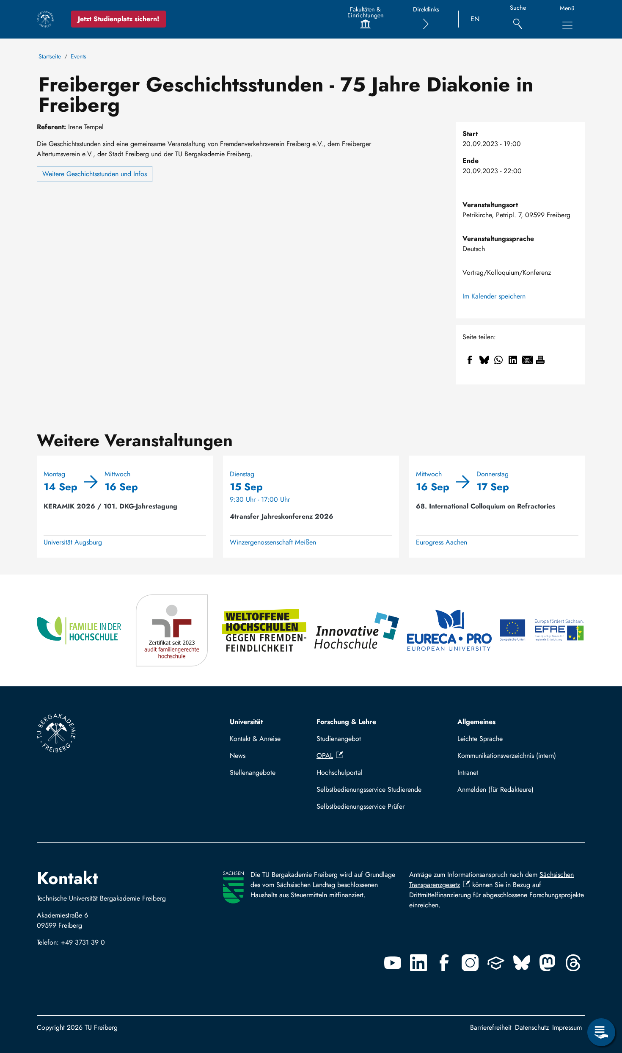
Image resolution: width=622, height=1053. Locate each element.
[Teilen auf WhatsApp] (498, 360)
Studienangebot (339, 738)
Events (78, 56)
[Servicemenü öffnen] (601, 1032)
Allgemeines (476, 722)
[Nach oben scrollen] (601, 998)
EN (475, 19)
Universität (246, 722)
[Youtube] (392, 962)
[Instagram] (470, 962)
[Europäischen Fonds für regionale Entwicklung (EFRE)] (542, 630)
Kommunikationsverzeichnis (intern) (506, 755)
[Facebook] (444, 962)
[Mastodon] (547, 962)
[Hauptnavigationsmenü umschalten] (567, 25)
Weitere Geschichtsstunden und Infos (94, 174)
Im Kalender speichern (494, 296)
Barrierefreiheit (491, 1027)
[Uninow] (495, 962)
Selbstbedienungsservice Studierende (369, 789)
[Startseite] (45, 19)
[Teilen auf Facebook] (469, 360)
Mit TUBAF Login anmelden (517, 789)
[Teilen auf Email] (527, 360)
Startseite (50, 56)
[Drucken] (540, 360)
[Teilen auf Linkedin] (512, 360)
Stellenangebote (252, 772)
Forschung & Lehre (346, 722)
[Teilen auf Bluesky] (484, 360)
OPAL (325, 755)
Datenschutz (532, 1027)
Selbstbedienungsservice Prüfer (361, 806)
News (237, 755)
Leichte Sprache (480, 738)
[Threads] (573, 962)
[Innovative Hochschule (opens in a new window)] (357, 630)
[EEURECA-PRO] (450, 630)
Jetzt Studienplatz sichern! (118, 19)
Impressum (567, 1027)
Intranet (467, 772)
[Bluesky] (521, 962)
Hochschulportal (340, 772)
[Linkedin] (418, 962)
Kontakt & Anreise (255, 738)
